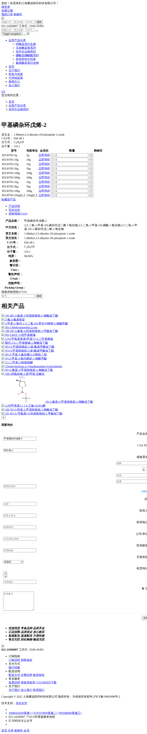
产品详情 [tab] (14, 206)
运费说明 (26, 674)
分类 (11, 730)
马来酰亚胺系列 (26, 47)
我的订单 (7, 14)
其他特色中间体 (26, 59)
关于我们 (14, 70)
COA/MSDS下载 (46, 682)
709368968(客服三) (69, 713)
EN (3, 91)
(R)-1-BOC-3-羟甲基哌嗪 (20, 334)
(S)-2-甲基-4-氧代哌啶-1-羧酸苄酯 (26, 358)
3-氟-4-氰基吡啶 (15, 319)
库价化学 (21, 703)
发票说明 (14, 682)
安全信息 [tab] (14, 209)
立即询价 (44, 155)
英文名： (7, 134)
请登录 (5, 6)
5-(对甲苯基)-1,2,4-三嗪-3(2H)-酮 (25, 405)
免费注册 (7, 10)
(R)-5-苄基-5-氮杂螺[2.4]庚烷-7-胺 (26, 354)
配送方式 (14, 674)
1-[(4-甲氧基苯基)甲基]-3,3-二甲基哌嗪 (29, 338)
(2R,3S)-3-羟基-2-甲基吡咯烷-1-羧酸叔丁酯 (31, 409)
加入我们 (14, 85)
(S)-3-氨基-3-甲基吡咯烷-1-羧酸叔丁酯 (69, 401)
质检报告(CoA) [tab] (18, 213)
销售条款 (26, 659)
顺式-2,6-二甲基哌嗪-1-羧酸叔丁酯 (26, 342)
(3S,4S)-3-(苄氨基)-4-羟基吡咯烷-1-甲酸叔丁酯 (33, 413)
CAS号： (7, 138)
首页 (11, 66)
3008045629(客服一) (21, 713)
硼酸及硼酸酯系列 (27, 55)
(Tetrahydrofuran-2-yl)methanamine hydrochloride (33, 366)
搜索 (39, 22)
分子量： (7, 146)
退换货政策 (28, 682)
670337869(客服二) (45, 713)
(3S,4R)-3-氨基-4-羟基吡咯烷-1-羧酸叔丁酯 (31, 315)
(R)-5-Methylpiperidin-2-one (21, 327)
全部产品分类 (17, 40)
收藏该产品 (8, 199)
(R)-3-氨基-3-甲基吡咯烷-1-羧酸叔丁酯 (29, 369)
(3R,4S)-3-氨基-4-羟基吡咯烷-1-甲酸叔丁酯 (31, 331)
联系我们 (38, 689)
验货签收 (38, 674)
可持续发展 (16, 77)
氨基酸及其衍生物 (27, 62)
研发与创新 (16, 74)
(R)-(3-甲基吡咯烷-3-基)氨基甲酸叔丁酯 (29, 346)
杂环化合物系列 (26, 51)
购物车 (18, 14)
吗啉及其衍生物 (26, 44)
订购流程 (14, 659)
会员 (26, 730)
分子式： (7, 142)
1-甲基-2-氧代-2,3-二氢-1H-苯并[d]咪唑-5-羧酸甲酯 (36, 323)
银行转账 (14, 667)
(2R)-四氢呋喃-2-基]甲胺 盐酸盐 (25, 373)
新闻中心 (14, 81)
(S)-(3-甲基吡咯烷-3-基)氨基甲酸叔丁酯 (29, 350)
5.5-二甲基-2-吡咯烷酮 (19, 362)
